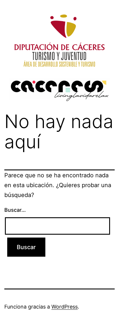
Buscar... (15, 210)
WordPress (64, 307)
